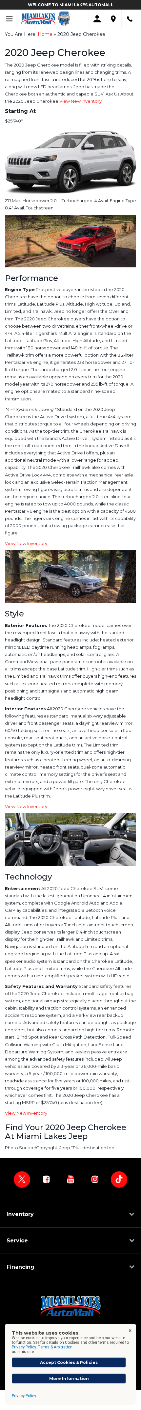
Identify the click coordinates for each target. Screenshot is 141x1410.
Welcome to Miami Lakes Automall (70, 4)
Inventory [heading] (20, 1214)
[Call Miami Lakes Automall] (130, 19)
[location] (113, 19)
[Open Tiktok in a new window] (119, 1179)
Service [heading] (17, 1240)
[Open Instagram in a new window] (95, 1179)
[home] (38, 18)
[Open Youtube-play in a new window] (70, 1179)
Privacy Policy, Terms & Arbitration (42, 1347)
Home (45, 34)
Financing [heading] (20, 1267)
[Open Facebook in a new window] (46, 1179)
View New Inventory (80, 101)
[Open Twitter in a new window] (22, 1179)
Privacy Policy (24, 1396)
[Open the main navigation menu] (9, 19)
